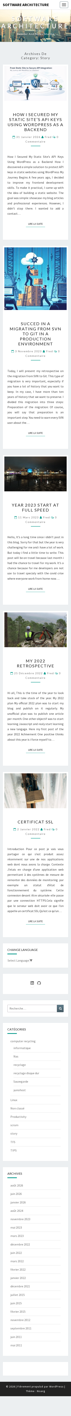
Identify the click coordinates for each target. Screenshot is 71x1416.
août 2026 (16, 1185)
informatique (22, 1048)
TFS (12, 1142)
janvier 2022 (18, 1278)
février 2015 (18, 1311)
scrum (14, 1125)
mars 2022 (17, 1261)
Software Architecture (26, 4)
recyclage (19, 1065)
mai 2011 (16, 1345)
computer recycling (23, 1041)
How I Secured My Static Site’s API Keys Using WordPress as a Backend (35, 122)
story (13, 1133)
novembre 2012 (20, 1320)
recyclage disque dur (26, 1073)
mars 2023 (17, 1236)
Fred (48, 137)
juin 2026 (16, 1194)
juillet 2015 (17, 1295)
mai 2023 (16, 1227)
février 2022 (18, 1269)
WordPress (56, 1386)
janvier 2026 (18, 1202)
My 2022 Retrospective (35, 663)
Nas (15, 1056)
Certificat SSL (36, 821)
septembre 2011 (20, 1328)
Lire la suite (36, 224)
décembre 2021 (20, 1286)
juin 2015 (16, 1303)
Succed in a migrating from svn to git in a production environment (35, 333)
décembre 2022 (20, 1244)
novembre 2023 (20, 1219)
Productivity (18, 1117)
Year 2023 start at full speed (35, 507)
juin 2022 (16, 1253)
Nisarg (41, 1391)
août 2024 (16, 1211)
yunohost (19, 1090)
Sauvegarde (20, 1081)
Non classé (17, 1108)
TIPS (13, 1150)
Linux (13, 1100)
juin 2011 (16, 1337)
